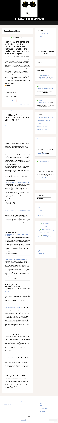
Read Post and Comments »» (25, 104)
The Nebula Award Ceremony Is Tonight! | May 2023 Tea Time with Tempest (44, 122)
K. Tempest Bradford (29, 19)
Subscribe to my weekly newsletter (45, 88)
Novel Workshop (8, 291)
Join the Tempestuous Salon (43, 102)
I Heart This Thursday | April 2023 (45, 130)
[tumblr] (46, 73)
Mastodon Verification (7, 404)
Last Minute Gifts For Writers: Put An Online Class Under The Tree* (17, 117)
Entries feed (40, 251)
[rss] (51, 78)
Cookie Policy (23, 420)
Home (39, 205)
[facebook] (51, 77)
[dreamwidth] (43, 78)
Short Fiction (8, 334)
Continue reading (11, 101)
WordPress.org (41, 254)
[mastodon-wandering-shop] (46, 75)
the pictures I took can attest (14, 63)
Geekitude (24, 122)
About (39, 208)
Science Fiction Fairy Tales (10, 357)
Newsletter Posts (25, 56)
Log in (39, 250)
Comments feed (41, 253)
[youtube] (46, 77)
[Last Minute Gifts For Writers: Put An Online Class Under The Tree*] (17, 113)
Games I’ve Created (42, 212)
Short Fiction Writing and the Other (12, 307)
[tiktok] (48, 78)
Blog (39, 207)
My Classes (40, 213)
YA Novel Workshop (18, 291)
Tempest (17, 56)
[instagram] (41, 77)
